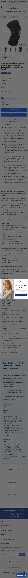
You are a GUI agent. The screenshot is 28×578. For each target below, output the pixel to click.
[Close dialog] (27, 280)
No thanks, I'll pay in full (21, 297)
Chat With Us (22, 575)
